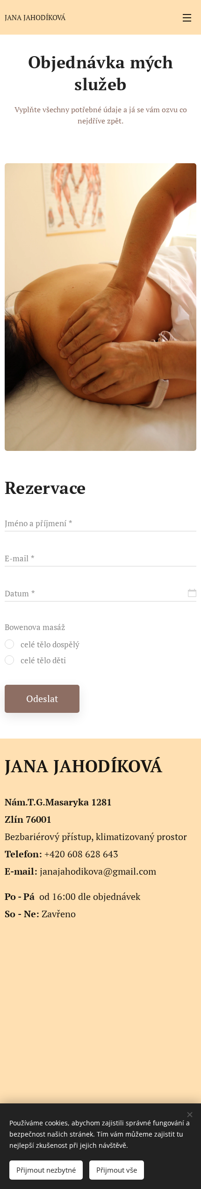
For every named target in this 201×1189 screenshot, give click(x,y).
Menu (187, 17)
